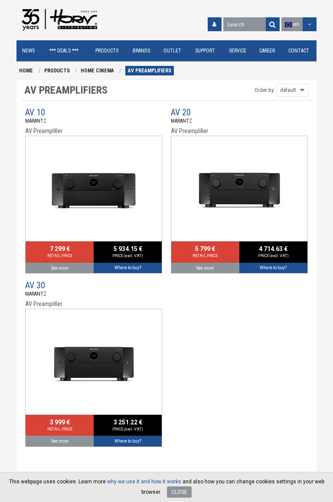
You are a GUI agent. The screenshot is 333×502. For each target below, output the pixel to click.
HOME (26, 71)
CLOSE (179, 492)
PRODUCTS (57, 71)
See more (60, 268)
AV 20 (181, 112)
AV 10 (35, 112)
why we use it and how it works (144, 482)
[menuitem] (28, 51)
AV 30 (35, 285)
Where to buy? (127, 267)
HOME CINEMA (97, 71)
